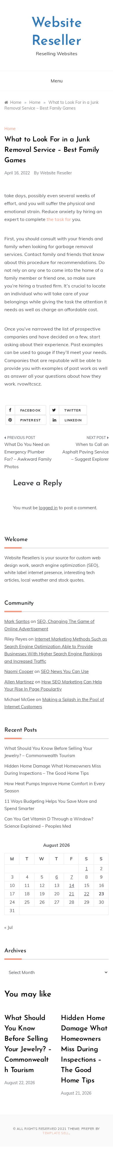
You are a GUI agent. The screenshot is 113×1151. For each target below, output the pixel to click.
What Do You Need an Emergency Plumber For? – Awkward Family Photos (28, 455)
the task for (59, 219)
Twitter (72, 410)
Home (10, 128)
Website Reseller (56, 173)
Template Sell (56, 1133)
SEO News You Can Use (65, 671)
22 (86, 894)
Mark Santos (17, 621)
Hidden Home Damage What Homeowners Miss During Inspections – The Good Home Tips (84, 1049)
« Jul (8, 927)
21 (71, 894)
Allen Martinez (19, 682)
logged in (48, 507)
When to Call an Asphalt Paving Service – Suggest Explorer (85, 452)
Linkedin (73, 420)
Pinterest (30, 420)
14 (71, 885)
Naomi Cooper (18, 671)
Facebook (30, 410)
